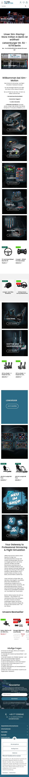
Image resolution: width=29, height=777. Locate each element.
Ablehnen (14, 753)
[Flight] (14, 122)
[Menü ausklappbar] (2, 2)
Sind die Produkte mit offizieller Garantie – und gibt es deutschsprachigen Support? (13, 657)
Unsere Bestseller (12, 612)
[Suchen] (25, 6)
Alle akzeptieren (15, 744)
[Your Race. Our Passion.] (14, 15)
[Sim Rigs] (15, 315)
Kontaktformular (14, 719)
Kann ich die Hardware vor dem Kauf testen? (14, 662)
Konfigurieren (14, 748)
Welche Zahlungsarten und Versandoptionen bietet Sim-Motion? (13, 667)
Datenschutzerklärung (8, 688)
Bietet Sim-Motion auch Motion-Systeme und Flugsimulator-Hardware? (13, 670)
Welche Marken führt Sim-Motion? (11, 660)
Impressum (5, 772)
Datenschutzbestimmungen (17, 702)
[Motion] (14, 227)
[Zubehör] (14, 175)
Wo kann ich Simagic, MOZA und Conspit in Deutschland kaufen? (13, 651)
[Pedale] (14, 201)
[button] (20, 2)
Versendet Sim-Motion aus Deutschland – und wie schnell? (13, 654)
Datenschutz (12, 772)
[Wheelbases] (14, 148)
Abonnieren (14, 698)
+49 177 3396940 (16, 714)
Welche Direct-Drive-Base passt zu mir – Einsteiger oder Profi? (12, 664)
